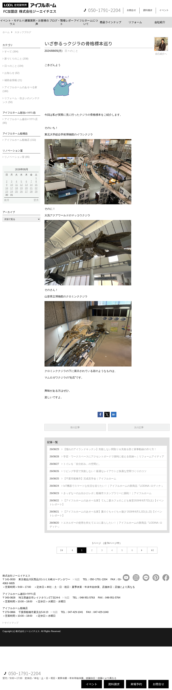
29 (36, 191)
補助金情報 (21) (13, 80)
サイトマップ (11, 622)
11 (16, 184)
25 (16, 191)
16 (6, 188)
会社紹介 (159, 22)
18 (16, 188)
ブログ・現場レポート (61, 22)
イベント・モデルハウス (12, 22)
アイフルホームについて (86, 22)
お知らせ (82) (11, 72)
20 (26, 188)
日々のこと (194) (13, 65)
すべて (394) (11, 51)
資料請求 (147, 10)
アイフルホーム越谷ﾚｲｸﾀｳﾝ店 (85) (20, 121)
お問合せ (131, 10)
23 (6, 191)
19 (21, 188)
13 (26, 184)
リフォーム (135, 22)
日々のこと (71, 50)
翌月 (36, 200)
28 (31, 191)
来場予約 (136, 684)
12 (21, 184)
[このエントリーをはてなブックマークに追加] (113, 414)
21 (31, 188)
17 (11, 188)
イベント (164, 10)
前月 (6, 200)
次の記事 (139, 427)
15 (36, 184)
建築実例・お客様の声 (37, 22)
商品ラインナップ (110, 22)
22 (36, 188)
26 (21, 191)
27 (26, 191)
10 (11, 184)
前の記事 (75, 427)
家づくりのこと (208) (16, 58)
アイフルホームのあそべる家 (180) (20, 89)
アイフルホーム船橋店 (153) (20, 139)
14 (31, 184)
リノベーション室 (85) (17, 156)
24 (11, 191)
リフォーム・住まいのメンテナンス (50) (21, 100)
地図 (77, 579)
